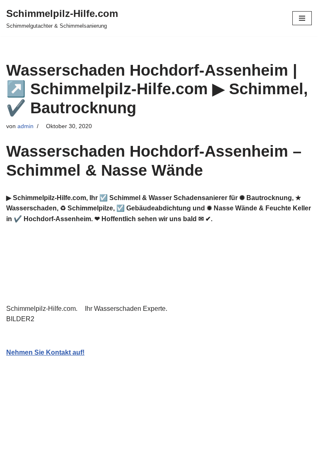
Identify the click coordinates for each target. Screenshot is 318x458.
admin (25, 126)
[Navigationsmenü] (302, 18)
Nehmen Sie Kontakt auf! (45, 352)
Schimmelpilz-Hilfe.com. (43, 308)
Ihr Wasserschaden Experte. (128, 308)
